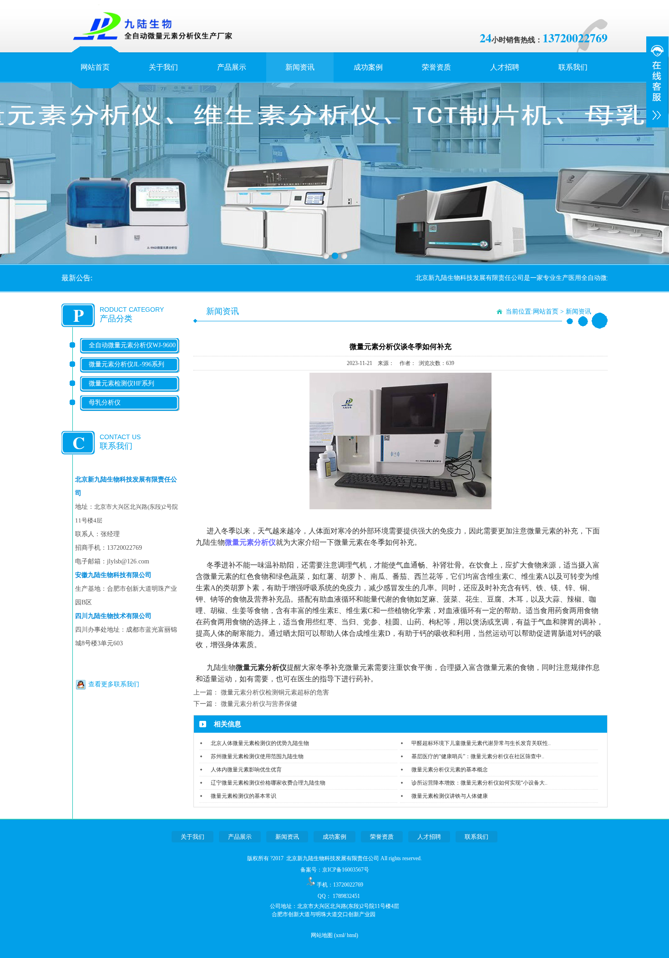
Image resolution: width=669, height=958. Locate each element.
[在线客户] (657, 81)
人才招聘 (504, 67)
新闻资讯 (299, 67)
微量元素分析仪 (250, 542)
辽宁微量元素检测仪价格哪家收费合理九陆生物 (268, 783)
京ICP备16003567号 (345, 870)
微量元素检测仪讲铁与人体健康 (449, 796)
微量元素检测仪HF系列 (121, 383)
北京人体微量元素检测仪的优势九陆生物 (260, 743)
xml (340, 935)
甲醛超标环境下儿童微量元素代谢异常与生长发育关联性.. (481, 743)
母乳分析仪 (105, 402)
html (351, 935)
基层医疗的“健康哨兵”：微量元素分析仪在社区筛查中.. (477, 756)
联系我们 (573, 67)
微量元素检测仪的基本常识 (243, 796)
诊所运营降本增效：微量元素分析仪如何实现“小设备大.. (479, 783)
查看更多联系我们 (113, 684)
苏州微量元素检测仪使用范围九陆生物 (257, 756)
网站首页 (95, 67)
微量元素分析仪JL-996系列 (126, 364)
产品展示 (231, 67)
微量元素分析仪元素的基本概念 (449, 769)
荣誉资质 (436, 67)
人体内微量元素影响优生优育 (246, 769)
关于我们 (163, 67)
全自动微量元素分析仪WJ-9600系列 (132, 352)
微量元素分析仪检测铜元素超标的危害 (275, 692)
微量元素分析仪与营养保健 (259, 703)
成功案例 (368, 67)
